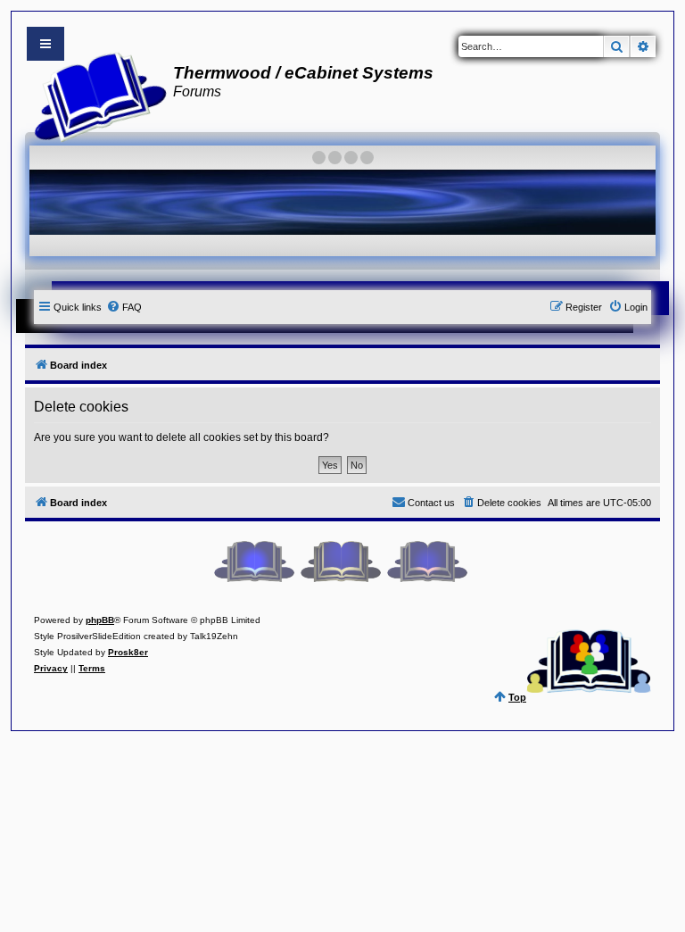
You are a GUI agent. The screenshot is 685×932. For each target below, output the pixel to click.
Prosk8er (128, 652)
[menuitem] (124, 307)
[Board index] (95, 94)
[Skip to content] (45, 44)
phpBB (100, 620)
